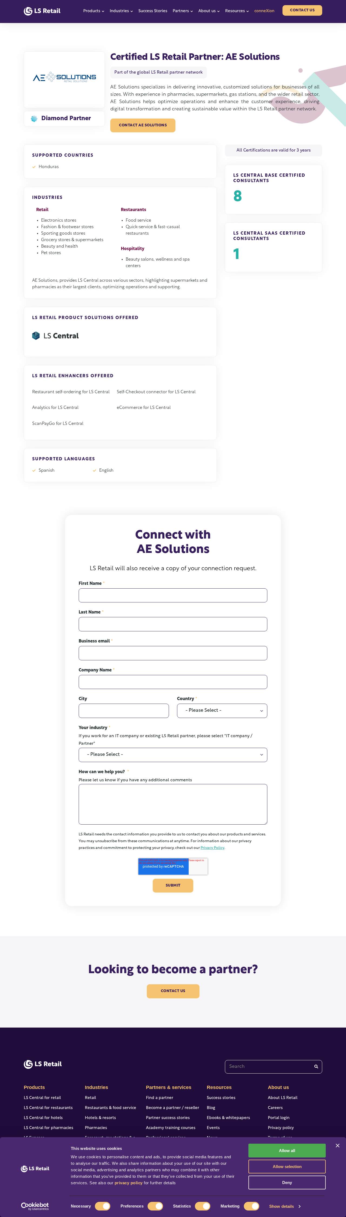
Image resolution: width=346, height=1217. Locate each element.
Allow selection (287, 1166)
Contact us (302, 10)
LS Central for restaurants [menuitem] (48, 1108)
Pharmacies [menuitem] (96, 1128)
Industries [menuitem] (96, 1087)
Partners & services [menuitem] (168, 1087)
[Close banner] (338, 1145)
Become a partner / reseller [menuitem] (172, 1108)
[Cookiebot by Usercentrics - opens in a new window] (35, 1206)
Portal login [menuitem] (279, 1118)
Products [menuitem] (34, 1087)
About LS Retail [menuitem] (282, 1098)
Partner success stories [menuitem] (168, 1118)
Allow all (287, 1150)
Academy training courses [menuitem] (170, 1128)
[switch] (155, 1206)
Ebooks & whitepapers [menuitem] (228, 1118)
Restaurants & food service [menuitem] (110, 1108)
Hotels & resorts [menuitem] (100, 1118)
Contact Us (173, 991)
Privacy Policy (212, 848)
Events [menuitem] (213, 1128)
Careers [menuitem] (275, 1108)
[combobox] (273, 1067)
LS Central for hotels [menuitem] (43, 1118)
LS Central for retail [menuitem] (42, 1098)
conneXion (264, 11)
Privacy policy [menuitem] (281, 1128)
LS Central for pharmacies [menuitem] (48, 1128)
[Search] (316, 1066)
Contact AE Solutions (143, 125)
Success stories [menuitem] (221, 1098)
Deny (287, 1182)
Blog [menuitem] (211, 1108)
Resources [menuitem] (219, 1087)
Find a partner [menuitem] (159, 1098)
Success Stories (152, 11)
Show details (281, 1206)
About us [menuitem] (278, 1087)
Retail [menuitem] (90, 1098)
